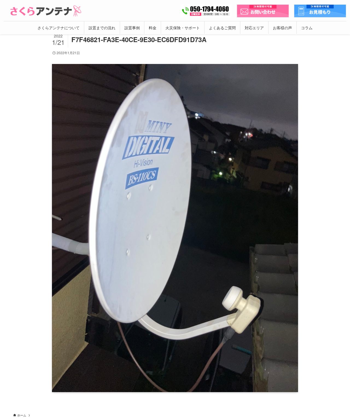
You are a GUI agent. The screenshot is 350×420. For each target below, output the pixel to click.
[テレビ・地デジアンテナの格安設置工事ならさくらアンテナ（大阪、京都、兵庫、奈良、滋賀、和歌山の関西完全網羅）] (45, 11)
